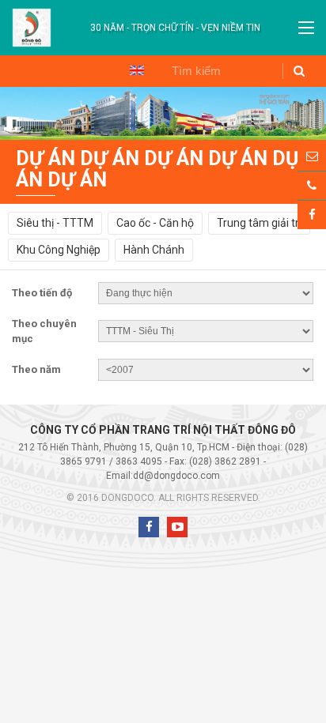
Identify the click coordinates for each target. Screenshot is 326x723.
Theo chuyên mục (44, 331)
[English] (137, 69)
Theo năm (36, 369)
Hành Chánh (153, 249)
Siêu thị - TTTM (55, 223)
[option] (174, 27)
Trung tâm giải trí (259, 223)
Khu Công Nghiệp (58, 249)
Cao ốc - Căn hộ (155, 223)
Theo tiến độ (42, 293)
